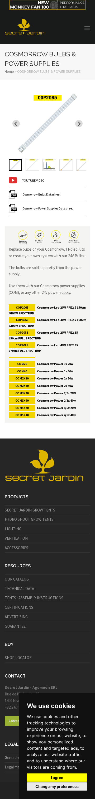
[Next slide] (79, 123)
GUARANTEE (15, 626)
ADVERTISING (16, 616)
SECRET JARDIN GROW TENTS (30, 510)
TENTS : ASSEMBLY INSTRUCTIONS (34, 597)
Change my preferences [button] (57, 786)
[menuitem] (15, 165)
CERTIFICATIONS (19, 607)
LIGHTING (13, 528)
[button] (87, 28)
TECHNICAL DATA (19, 588)
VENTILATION (16, 538)
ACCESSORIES (16, 547)
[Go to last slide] (16, 123)
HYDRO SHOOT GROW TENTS (29, 519)
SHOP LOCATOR (18, 657)
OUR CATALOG (17, 579)
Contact (15, 720)
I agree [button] (57, 777)
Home (9, 71)
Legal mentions (17, 766)
